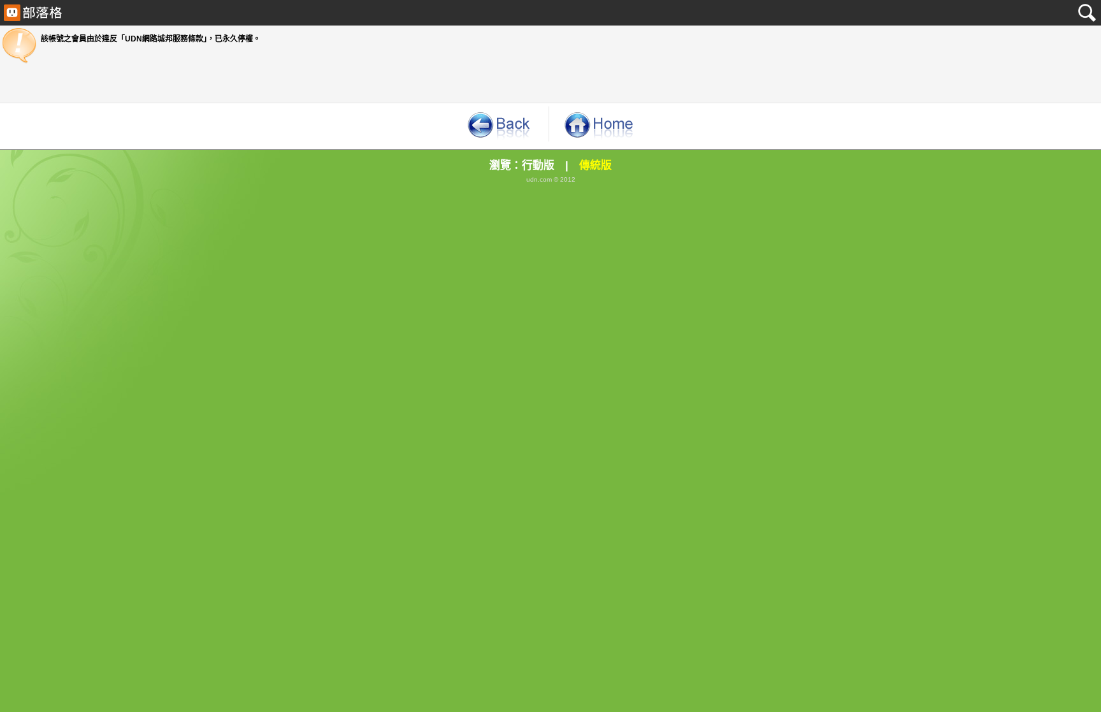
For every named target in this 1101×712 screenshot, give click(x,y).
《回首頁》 (600, 124)
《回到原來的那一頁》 (498, 124)
